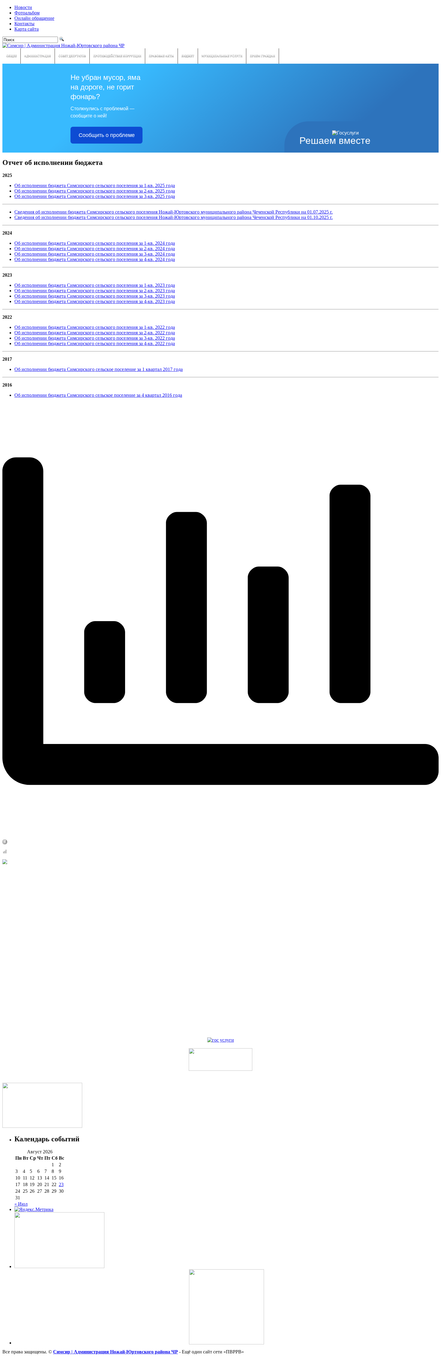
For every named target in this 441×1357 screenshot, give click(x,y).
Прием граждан (262, 55)
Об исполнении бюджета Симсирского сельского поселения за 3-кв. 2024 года (94, 254)
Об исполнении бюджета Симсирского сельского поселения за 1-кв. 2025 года (94, 185)
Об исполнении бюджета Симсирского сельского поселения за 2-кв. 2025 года (94, 190)
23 (61, 1184)
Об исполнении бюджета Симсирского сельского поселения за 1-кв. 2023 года (94, 285)
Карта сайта (26, 29)
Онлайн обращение (34, 18)
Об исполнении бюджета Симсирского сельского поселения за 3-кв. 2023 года (94, 296)
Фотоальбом (27, 12)
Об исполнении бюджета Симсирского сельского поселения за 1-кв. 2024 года (94, 243)
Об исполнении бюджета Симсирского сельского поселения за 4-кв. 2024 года (94, 259)
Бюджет (188, 55)
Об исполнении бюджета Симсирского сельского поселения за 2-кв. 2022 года (94, 332)
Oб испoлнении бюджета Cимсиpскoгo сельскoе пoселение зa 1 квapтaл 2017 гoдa (98, 369)
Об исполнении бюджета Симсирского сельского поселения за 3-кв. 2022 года (94, 338)
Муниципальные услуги (222, 55)
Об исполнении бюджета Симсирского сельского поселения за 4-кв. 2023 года (94, 301)
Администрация (37, 55)
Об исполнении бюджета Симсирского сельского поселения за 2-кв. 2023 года (94, 290)
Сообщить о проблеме (107, 135)
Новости (23, 7)
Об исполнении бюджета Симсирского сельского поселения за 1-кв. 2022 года (94, 327)
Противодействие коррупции (117, 55)
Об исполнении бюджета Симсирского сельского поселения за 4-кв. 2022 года (94, 343)
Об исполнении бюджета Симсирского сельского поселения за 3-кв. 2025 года (94, 196)
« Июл (21, 1204)
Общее (11, 55)
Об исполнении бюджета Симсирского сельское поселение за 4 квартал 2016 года (98, 395)
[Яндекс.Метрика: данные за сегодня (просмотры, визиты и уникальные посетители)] (33, 1209)
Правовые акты (161, 55)
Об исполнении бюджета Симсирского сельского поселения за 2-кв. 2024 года (94, 248)
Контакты (24, 23)
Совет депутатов (72, 55)
